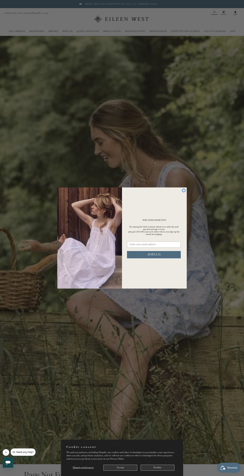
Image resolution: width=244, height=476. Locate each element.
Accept (120, 467)
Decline (158, 467)
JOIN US (154, 255)
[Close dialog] (183, 190)
